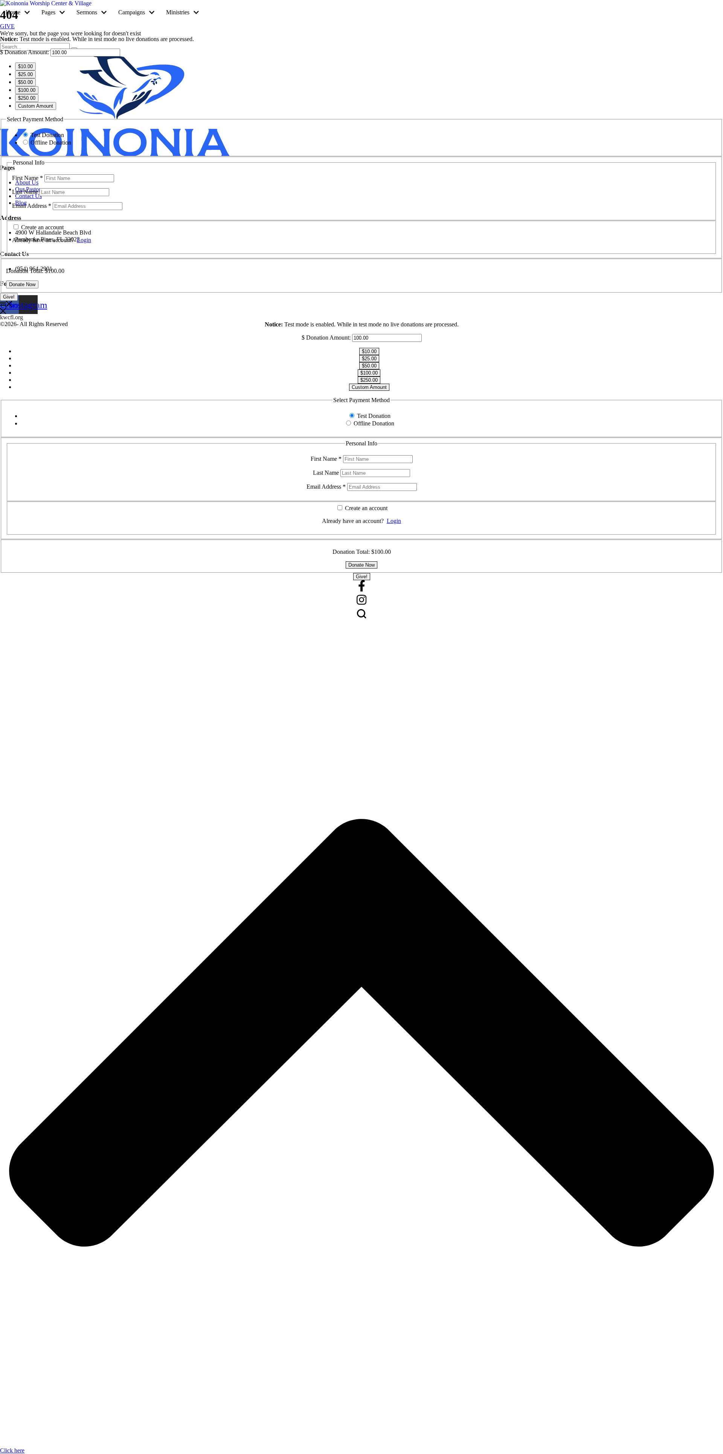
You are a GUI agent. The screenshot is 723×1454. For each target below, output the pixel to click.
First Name (27, 178)
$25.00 (25, 74)
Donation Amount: (27, 52)
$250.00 (26, 98)
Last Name (26, 192)
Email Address (31, 206)
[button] (27, 12)
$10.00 (25, 66)
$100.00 (26, 90)
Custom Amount (35, 106)
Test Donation (47, 135)
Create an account (42, 227)
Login (84, 240)
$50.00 (25, 82)
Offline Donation (51, 142)
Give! (9, 297)
